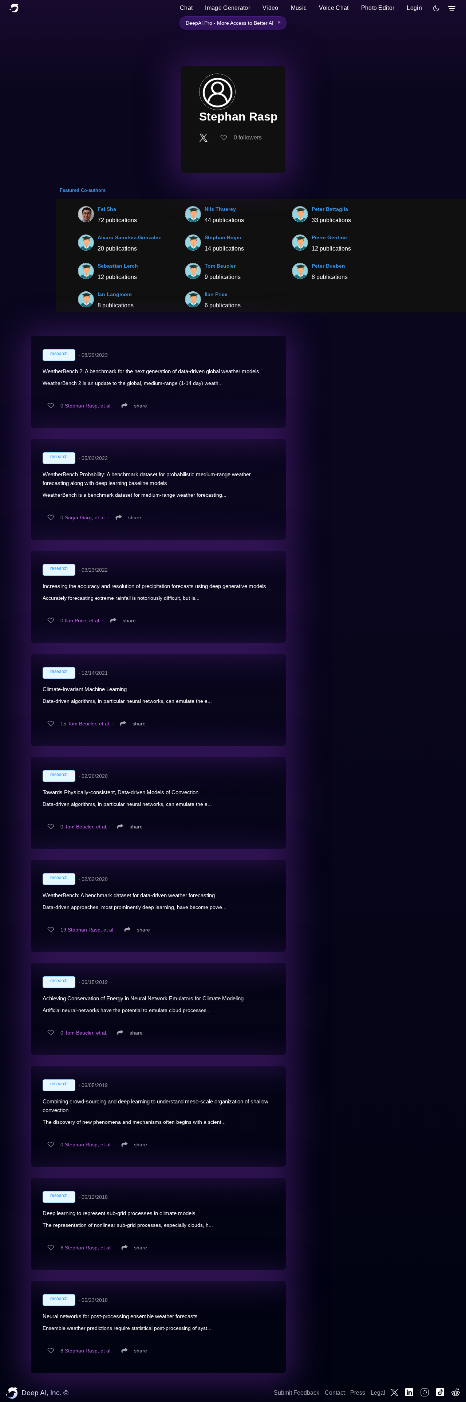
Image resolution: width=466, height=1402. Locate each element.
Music (299, 8)
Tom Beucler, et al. (89, 723)
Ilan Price (216, 294)
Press (357, 1393)
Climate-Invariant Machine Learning (85, 689)
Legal (378, 1393)
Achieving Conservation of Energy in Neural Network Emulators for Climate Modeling (143, 998)
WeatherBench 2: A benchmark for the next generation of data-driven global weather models (151, 371)
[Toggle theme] (436, 8)
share (140, 406)
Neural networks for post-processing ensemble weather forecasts (120, 1316)
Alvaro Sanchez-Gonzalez (129, 237)
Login (414, 8)
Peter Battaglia (330, 209)
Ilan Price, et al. (82, 620)
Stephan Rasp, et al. (88, 406)
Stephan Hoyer (223, 237)
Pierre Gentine (329, 237)
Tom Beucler (220, 266)
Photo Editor (378, 8)
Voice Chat (333, 8)
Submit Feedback (296, 1393)
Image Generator (227, 8)
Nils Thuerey (220, 209)
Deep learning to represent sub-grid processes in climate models (119, 1213)
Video (270, 8)
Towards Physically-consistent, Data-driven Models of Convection (120, 792)
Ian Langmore (115, 294)
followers (248, 137)
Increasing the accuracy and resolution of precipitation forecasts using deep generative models (154, 586)
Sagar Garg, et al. (85, 517)
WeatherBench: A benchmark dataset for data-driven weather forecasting (129, 895)
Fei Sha (107, 209)
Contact (335, 1393)
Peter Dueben (328, 266)
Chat (186, 8)
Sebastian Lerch (118, 266)
